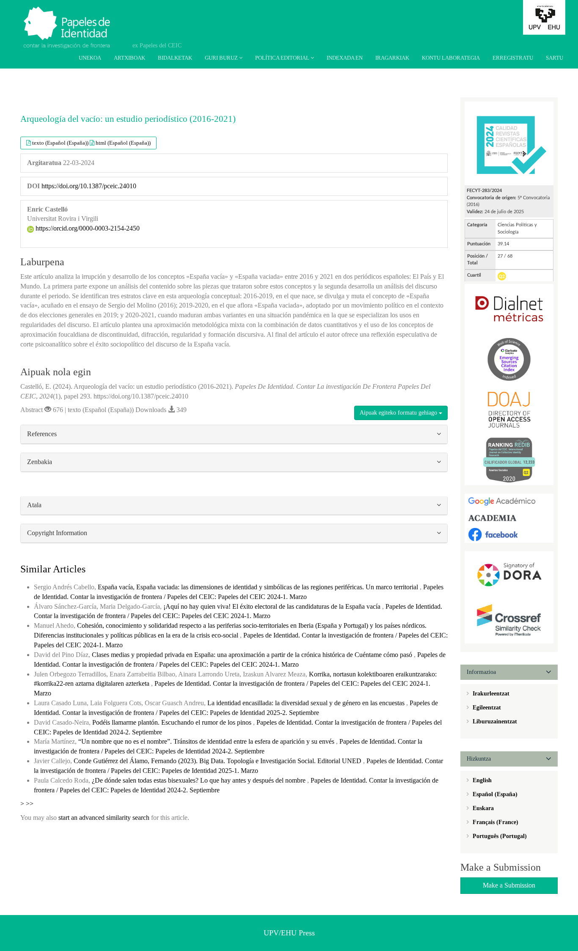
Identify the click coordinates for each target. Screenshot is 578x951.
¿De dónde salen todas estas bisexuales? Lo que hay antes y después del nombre (199, 780)
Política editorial (283, 58)
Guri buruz (222, 58)
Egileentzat (486, 707)
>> (29, 803)
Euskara (482, 808)
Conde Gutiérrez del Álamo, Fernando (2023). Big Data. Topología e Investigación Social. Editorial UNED (218, 760)
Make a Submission (509, 885)
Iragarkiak (392, 58)
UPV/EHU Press (289, 933)
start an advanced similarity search (103, 817)
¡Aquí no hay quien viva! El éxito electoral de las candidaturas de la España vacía (272, 606)
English (481, 780)
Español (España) (494, 794)
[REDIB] (509, 459)
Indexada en (345, 58)
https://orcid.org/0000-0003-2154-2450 (87, 228)
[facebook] (509, 534)
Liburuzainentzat (494, 721)
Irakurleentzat (490, 693)
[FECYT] (509, 143)
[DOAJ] (509, 409)
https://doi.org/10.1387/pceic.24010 (88, 186)
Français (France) (494, 822)
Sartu (554, 58)
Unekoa (90, 58)
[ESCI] (509, 359)
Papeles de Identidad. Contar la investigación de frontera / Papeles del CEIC (71, 21)
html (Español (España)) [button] (123, 143)
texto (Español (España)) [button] (61, 143)
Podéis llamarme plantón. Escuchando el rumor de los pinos (172, 722)
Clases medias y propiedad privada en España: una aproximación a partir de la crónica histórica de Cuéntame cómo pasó (253, 654)
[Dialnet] (509, 308)
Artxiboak (129, 58)
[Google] (509, 501)
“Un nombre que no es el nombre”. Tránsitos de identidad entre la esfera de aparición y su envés (207, 741)
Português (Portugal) (499, 836)
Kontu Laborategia (451, 58)
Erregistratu (513, 58)
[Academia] (509, 517)
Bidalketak (175, 58)
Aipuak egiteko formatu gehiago (399, 413)
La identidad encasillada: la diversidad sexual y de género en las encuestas (306, 702)
